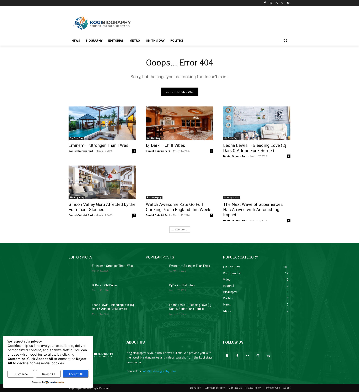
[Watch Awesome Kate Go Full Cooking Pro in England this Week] (179, 182)
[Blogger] (227, 356)
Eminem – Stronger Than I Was (98, 145)
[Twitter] (276, 3)
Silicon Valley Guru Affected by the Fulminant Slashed (102, 207)
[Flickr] (247, 356)
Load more (178, 229)
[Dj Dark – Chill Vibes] (179, 123)
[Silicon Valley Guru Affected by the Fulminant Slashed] (102, 182)
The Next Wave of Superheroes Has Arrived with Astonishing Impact (253, 209)
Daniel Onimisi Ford (81, 150)
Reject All (48, 374)
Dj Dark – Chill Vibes (165, 145)
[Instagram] (270, 3)
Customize (21, 374)
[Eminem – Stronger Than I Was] (102, 123)
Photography (77, 197)
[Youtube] (288, 3)
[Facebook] (265, 3)
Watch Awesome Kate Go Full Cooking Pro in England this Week (178, 207)
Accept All (75, 374)
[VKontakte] (268, 356)
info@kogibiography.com (159, 371)
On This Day (76, 138)
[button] (285, 41)
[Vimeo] (282, 3)
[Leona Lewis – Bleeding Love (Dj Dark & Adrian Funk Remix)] (256, 123)
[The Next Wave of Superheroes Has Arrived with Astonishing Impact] (256, 182)
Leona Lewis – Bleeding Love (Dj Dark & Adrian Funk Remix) (254, 148)
